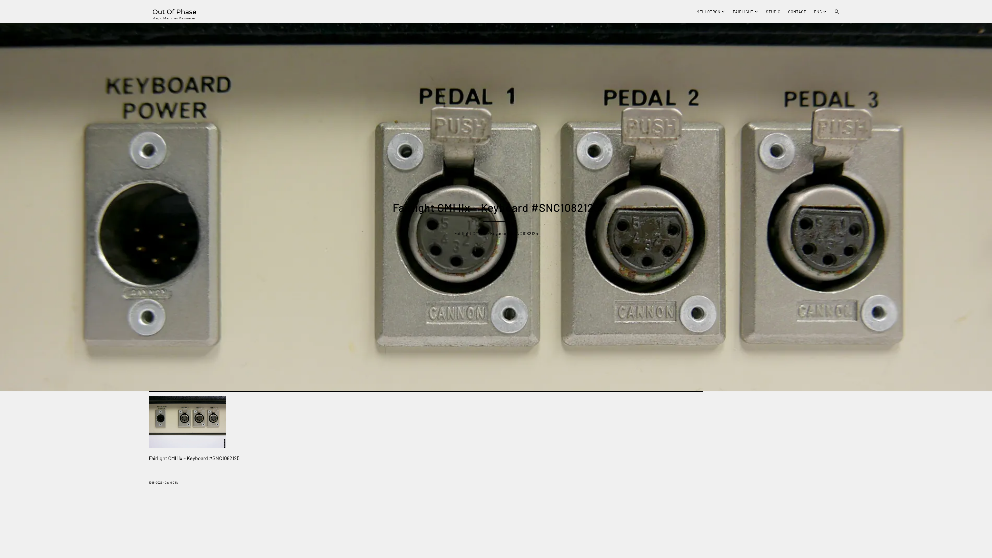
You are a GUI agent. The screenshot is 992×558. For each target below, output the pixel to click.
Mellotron (709, 11)
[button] (837, 12)
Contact (797, 11)
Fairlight (744, 11)
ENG (818, 11)
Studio (773, 11)
